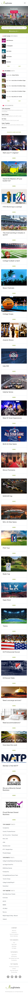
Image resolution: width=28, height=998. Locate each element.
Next (20, 66)
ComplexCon (6, 828)
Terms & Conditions (14, 934)
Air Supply (14, 948)
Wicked (14, 968)
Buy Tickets (14, 11)
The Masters (14, 960)
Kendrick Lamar (6, 845)
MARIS (4, 904)
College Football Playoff (8, 882)
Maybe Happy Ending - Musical (10, 915)
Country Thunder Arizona (9, 831)
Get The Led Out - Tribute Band (10, 835)
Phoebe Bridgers (7, 853)
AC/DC (4, 901)
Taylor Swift (14, 944)
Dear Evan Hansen (14, 970)
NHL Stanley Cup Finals (14, 958)
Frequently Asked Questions (14, 132)
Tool (14, 942)
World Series (14, 956)
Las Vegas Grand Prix (8, 864)
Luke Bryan (14, 946)
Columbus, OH (14, 31)
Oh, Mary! (5, 908)
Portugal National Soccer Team (10, 875)
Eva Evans (5, 897)
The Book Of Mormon (14, 966)
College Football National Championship (12, 861)
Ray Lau (5, 912)
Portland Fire (6, 871)
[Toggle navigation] (25, 3)
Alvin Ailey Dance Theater (9, 894)
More (14, 158)
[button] (0, 16)
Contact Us (14, 932)
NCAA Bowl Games (7, 868)
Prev (8, 66)
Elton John (5, 838)
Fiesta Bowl (5, 886)
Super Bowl (14, 954)
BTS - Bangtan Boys (8, 849)
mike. (4, 842)
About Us (14, 930)
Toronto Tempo (6, 879)
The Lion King (14, 972)
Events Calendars (14, 936)
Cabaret (5, 919)
